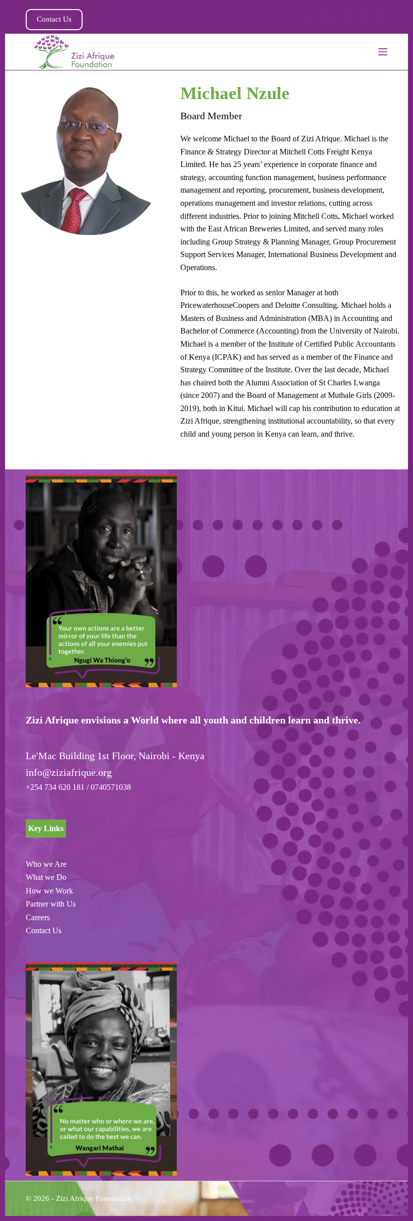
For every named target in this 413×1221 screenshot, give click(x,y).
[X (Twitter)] (345, 19)
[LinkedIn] (327, 19)
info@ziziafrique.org (69, 772)
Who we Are (46, 864)
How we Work (49, 890)
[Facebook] (309, 19)
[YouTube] (364, 19)
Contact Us (54, 19)
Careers (38, 917)
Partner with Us (51, 904)
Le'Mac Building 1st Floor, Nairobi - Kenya (115, 755)
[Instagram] (382, 19)
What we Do (46, 877)
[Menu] (382, 51)
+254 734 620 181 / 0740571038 (78, 787)
